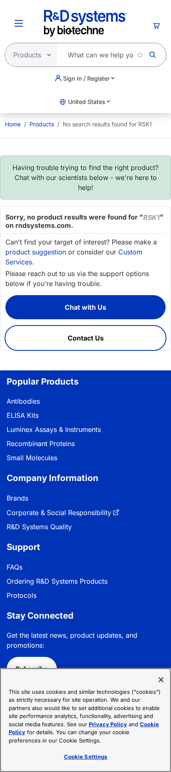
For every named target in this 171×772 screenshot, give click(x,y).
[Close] (161, 680)
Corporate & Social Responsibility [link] (59, 512)
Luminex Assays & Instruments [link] (54, 429)
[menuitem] (13, 124)
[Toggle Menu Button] (18, 23)
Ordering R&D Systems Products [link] (57, 581)
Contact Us (86, 338)
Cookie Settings (85, 756)
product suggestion (35, 252)
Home (13, 124)
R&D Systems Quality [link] (39, 527)
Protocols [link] (22, 595)
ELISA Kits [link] (23, 415)
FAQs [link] (14, 567)
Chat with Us (85, 307)
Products (41, 124)
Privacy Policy (108, 724)
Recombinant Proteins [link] (41, 443)
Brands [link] (17, 498)
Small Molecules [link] (32, 458)
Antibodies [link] (23, 401)
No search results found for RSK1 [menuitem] (107, 124)
